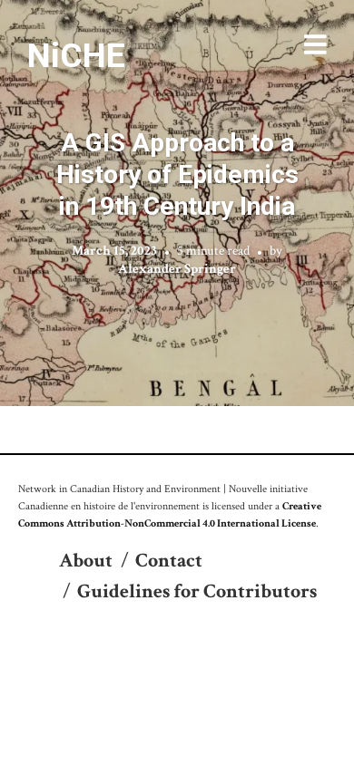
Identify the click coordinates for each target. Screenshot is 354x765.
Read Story (177, 203)
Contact (168, 560)
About (86, 560)
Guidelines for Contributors (197, 591)
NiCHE (76, 55)
